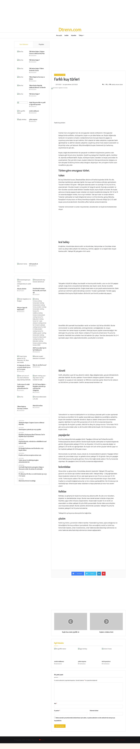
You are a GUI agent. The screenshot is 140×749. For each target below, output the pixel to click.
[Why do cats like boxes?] (40, 359)
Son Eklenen (24, 44)
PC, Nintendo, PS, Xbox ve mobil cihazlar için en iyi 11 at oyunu (23, 367)
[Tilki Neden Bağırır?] (22, 62)
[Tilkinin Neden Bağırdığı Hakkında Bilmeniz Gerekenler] (22, 88)
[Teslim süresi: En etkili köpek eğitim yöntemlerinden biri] (24, 379)
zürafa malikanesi (59, 661)
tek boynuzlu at (106, 661)
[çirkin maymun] (88, 654)
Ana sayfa (59, 35)
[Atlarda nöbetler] (24, 283)
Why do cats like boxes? (39, 365)
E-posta (57, 710)
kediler (66, 35)
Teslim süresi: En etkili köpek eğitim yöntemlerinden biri (23, 386)
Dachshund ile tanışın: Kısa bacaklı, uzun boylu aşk (39, 290)
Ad (55, 703)
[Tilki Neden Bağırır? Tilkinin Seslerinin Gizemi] (22, 71)
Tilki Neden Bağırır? (34, 60)
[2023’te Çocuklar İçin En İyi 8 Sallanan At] (40, 322)
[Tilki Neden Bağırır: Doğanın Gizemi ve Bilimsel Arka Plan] (22, 54)
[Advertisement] (70, 13)
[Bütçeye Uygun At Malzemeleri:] (24, 302)
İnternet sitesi (94, 710)
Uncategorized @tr (60, 75)
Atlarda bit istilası (38, 405)
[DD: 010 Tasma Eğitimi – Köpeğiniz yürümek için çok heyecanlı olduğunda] (40, 379)
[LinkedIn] (99, 574)
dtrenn (43, 740)
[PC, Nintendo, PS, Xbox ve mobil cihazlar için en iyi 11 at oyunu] (24, 359)
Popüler (41, 44)
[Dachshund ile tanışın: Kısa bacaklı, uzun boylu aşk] (40, 283)
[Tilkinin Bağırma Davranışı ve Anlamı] (22, 79)
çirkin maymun (82, 661)
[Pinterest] (104, 574)
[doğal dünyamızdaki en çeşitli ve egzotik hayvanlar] (22, 105)
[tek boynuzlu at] (112, 654)
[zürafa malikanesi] (64, 654)
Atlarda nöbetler (21, 289)
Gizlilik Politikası (120, 740)
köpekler (73, 35)
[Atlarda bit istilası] (40, 400)
